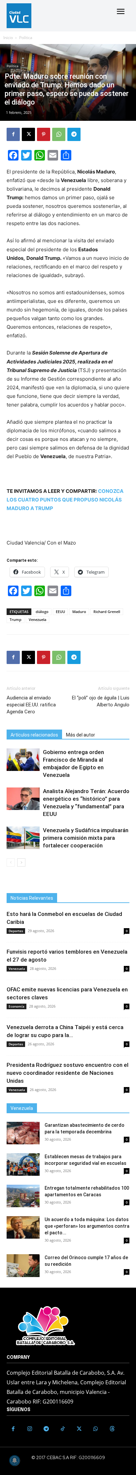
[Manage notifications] (14, 1460)
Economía (16, 1006)
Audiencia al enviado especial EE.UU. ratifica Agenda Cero (31, 705)
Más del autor (80, 735)
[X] (28, 134)
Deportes (16, 930)
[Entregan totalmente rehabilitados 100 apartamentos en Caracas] (23, 1196)
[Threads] (112, 1429)
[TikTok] (62, 1429)
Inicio (8, 37)
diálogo (42, 611)
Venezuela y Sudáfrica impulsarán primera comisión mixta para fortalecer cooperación (85, 838)
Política (25, 37)
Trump (15, 619)
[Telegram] (74, 134)
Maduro (79, 611)
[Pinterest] (43, 134)
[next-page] (21, 862)
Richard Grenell (106, 611)
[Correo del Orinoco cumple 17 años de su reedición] (23, 1265)
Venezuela (37, 619)
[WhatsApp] (58, 134)
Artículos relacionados (34, 735)
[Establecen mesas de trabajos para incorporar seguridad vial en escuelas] (23, 1164)
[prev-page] (11, 862)
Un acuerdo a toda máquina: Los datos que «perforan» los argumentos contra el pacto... (87, 1226)
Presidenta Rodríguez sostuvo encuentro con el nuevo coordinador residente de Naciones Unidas (67, 1073)
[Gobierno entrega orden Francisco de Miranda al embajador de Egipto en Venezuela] (23, 759)
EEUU (60, 611)
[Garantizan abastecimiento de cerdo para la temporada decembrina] (23, 1133)
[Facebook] (13, 134)
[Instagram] (29, 1429)
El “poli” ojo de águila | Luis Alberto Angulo (100, 701)
